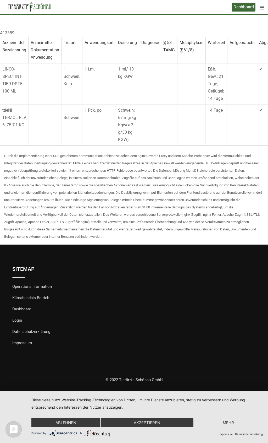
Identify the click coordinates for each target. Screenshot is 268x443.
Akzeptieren (147, 422)
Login (17, 320)
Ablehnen (65, 422)
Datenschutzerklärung (31, 331)
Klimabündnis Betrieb (30, 297)
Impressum (22, 343)
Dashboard (243, 6)
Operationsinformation (32, 286)
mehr (228, 422)
